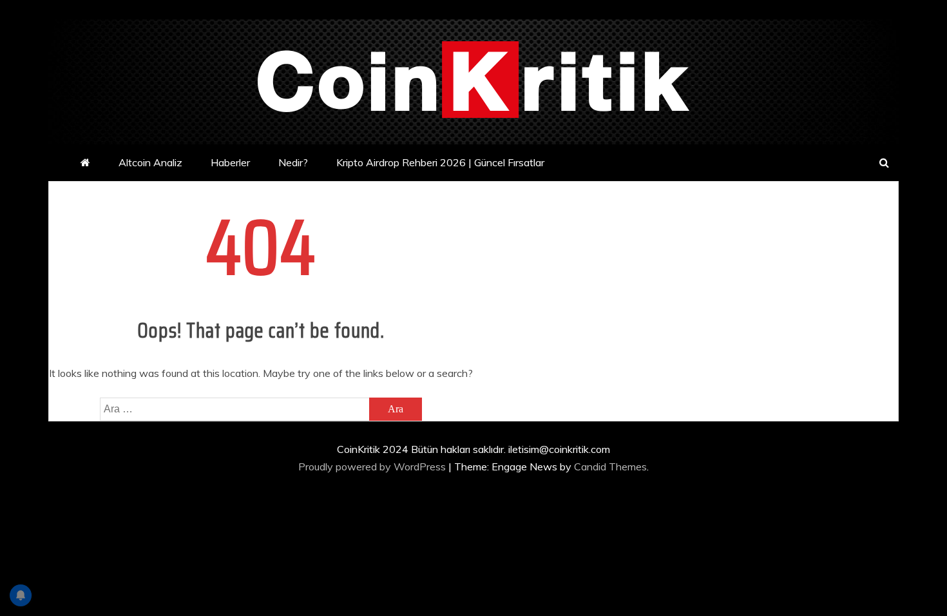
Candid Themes (610, 466)
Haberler (230, 162)
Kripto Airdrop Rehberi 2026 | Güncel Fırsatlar (440, 162)
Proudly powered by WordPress (373, 466)
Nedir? (293, 162)
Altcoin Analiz (150, 162)
